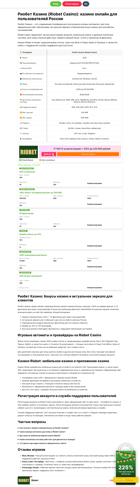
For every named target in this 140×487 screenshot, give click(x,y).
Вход (55, 4)
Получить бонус (88, 154)
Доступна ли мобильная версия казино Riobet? (40, 435)
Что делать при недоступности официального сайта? (43, 443)
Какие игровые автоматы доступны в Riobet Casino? (42, 432)
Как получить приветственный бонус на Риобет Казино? (44, 428)
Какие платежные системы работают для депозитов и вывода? (47, 439)
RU (86, 4)
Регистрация (72, 4)
